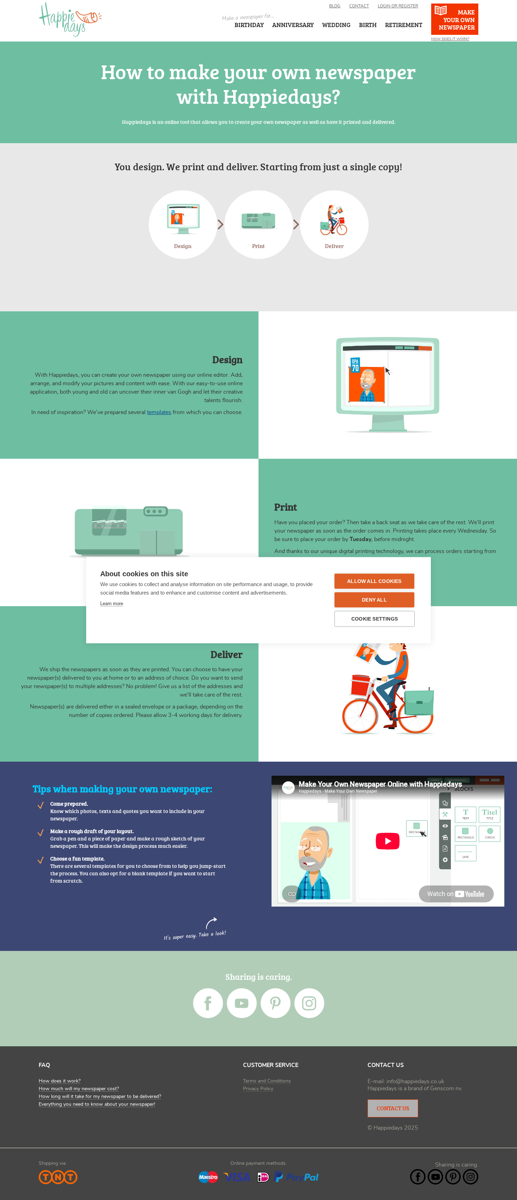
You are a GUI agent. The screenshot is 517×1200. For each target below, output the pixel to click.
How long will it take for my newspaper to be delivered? (100, 1096)
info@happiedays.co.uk (415, 1081)
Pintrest (276, 1003)
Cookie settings (374, 618)
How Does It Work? (450, 39)
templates (159, 412)
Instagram (309, 1003)
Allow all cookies (374, 581)
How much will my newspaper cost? (79, 1088)
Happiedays (70, 19)
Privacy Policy (258, 1088)
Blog (334, 6)
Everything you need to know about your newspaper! (97, 1104)
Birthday (249, 24)
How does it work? (60, 1081)
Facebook (208, 1003)
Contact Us (393, 1108)
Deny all (374, 599)
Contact (359, 6)
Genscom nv (445, 1088)
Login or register (398, 6)
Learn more (111, 603)
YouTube (242, 1003)
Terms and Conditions (267, 1081)
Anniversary (293, 24)
